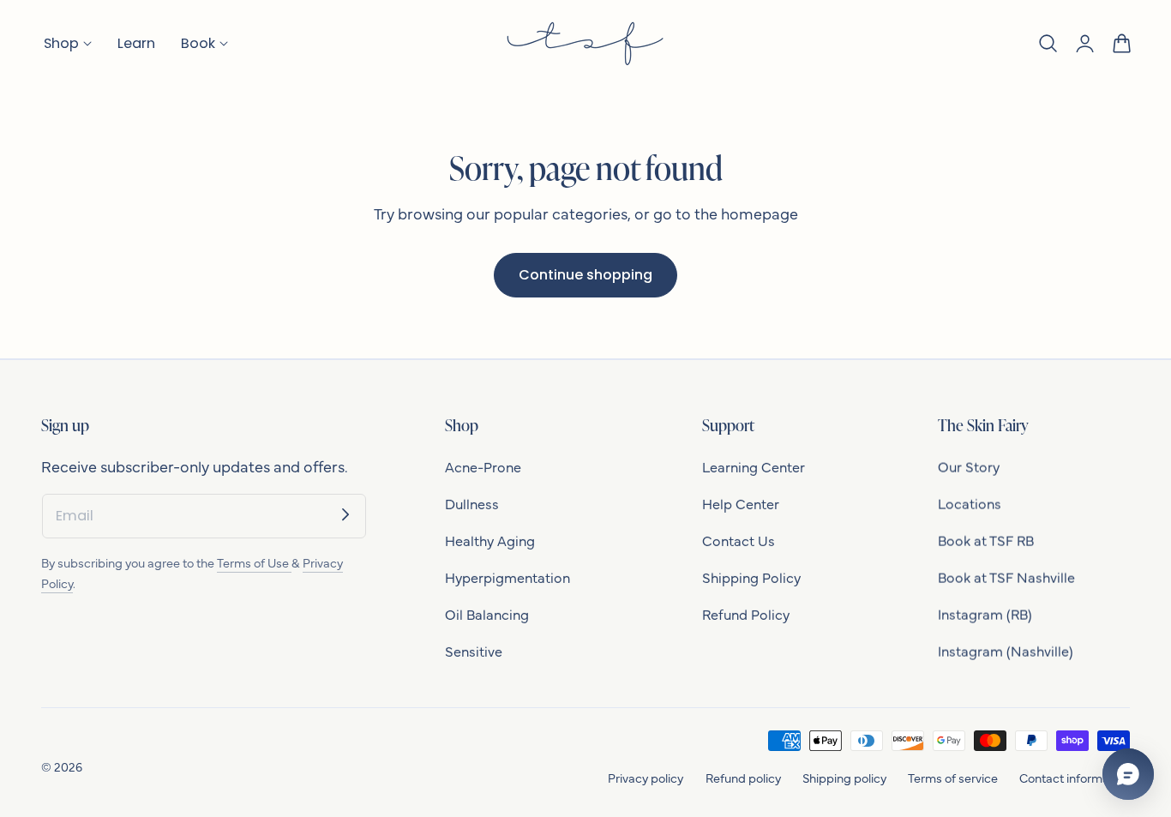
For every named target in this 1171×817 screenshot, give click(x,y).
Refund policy (743, 777)
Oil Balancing (487, 613)
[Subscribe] (345, 514)
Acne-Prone (483, 466)
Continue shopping (585, 275)
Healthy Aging (490, 540)
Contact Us (738, 540)
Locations (969, 503)
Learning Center (753, 466)
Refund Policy (746, 613)
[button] (1047, 43)
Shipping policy (844, 777)
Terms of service (953, 777)
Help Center (740, 503)
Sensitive (473, 650)
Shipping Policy (751, 577)
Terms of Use (254, 562)
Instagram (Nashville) (1005, 650)
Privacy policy (645, 777)
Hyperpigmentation (507, 577)
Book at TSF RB (986, 540)
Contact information (1074, 777)
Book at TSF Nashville (1006, 577)
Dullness (472, 503)
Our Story (969, 466)
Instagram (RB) (985, 613)
